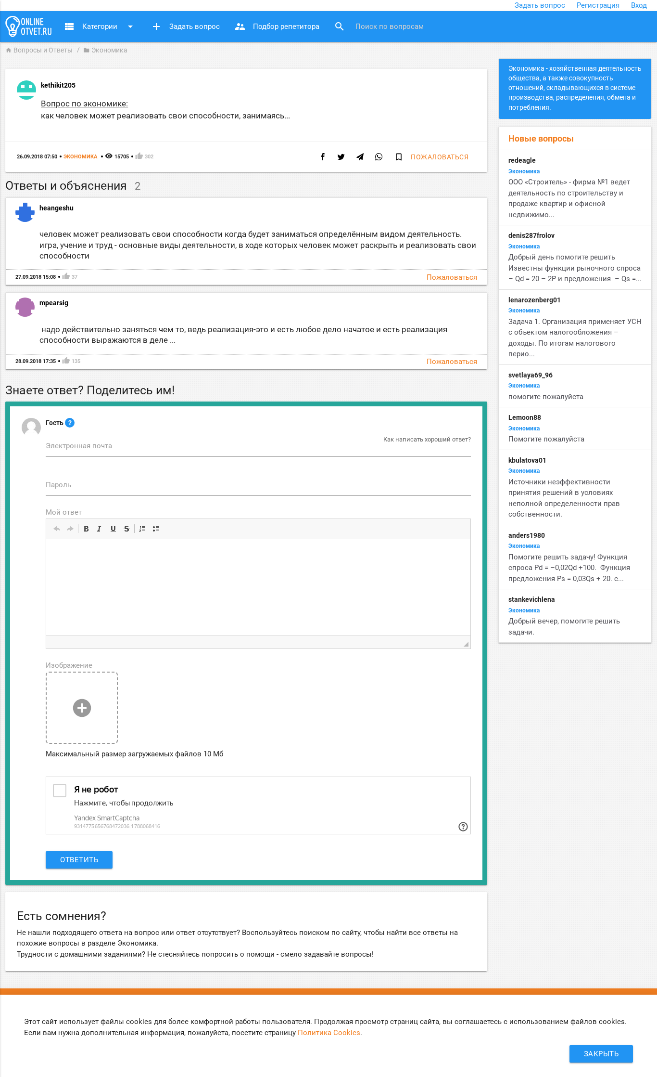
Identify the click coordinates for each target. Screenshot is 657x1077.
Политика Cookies (329, 1032)
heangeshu (56, 208)
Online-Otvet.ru (28, 26)
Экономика (105, 50)
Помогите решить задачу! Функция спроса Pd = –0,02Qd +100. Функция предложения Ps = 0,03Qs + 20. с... (569, 568)
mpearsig (53, 303)
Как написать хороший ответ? (427, 439)
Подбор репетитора (276, 26)
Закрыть (601, 1054)
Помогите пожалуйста (547, 439)
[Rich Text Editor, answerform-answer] (258, 587)
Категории (99, 26)
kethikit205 (58, 85)
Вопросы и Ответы (39, 50)
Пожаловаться (439, 157)
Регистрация (598, 5)
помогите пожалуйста (545, 396)
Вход (639, 5)
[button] (56, 528)
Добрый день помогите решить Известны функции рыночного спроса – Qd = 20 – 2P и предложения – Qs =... (575, 268)
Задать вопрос (540, 5)
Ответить (79, 860)
